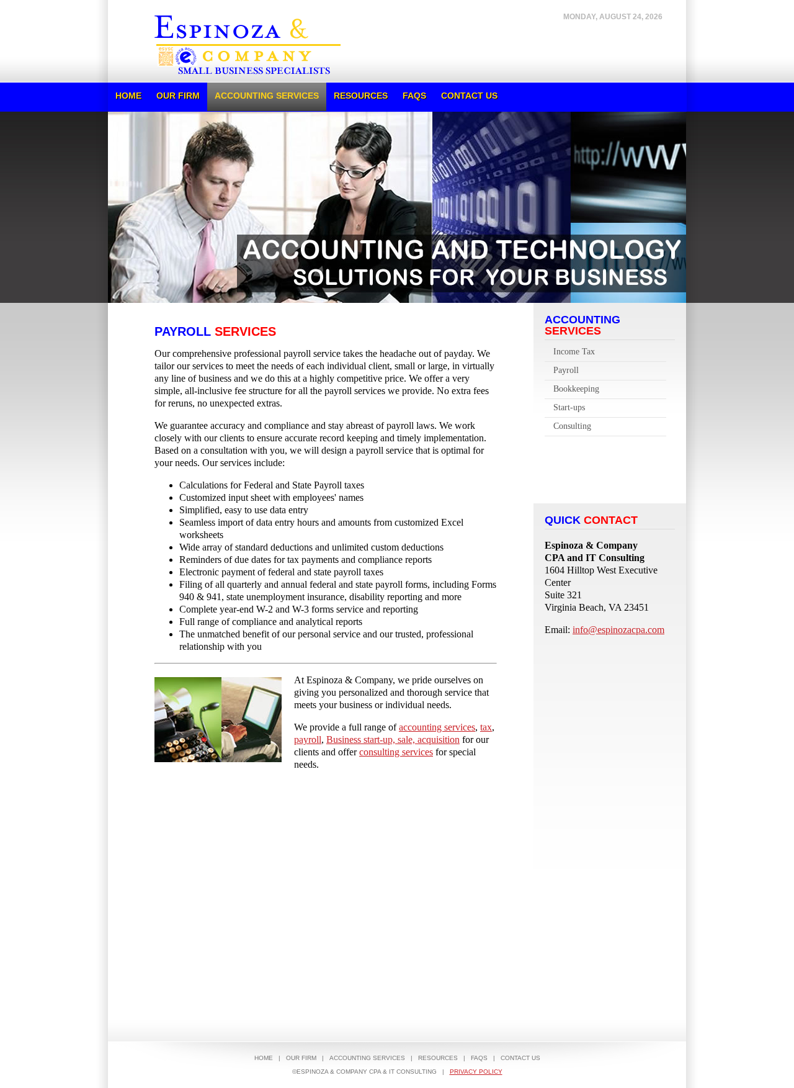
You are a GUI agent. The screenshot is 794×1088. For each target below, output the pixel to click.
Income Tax (574, 351)
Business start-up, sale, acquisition (393, 739)
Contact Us (469, 96)
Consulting (572, 426)
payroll (307, 739)
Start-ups (569, 407)
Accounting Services (267, 96)
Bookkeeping (576, 388)
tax (486, 727)
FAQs (414, 96)
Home (128, 96)
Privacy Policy (476, 1071)
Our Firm (178, 96)
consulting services (396, 752)
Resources (361, 96)
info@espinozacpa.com (618, 629)
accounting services (437, 727)
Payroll (566, 370)
